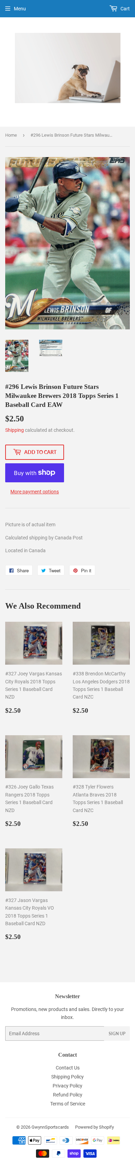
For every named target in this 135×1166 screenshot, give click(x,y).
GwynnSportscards (50, 1127)
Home (11, 135)
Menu (20, 8)
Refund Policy (67, 1094)
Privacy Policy (67, 1085)
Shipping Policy (67, 1077)
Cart (124, 8)
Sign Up (117, 1033)
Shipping (14, 430)
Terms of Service (67, 1103)
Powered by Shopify (94, 1127)
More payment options (34, 491)
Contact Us (68, 1068)
